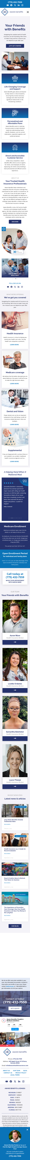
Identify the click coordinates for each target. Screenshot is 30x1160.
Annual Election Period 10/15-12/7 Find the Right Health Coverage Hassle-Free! (15, 1147)
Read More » (7, 824)
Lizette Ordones (15, 684)
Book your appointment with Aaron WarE (15, 581)
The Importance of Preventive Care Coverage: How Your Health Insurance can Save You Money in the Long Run (15, 910)
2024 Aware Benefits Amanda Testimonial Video (13, 820)
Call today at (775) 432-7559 (15, 575)
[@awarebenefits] (3, 1020)
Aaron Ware (15, 635)
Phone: (15, 1059)
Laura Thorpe (15, 780)
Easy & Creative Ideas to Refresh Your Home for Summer (14, 879)
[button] (27, 12)
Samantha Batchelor (15, 732)
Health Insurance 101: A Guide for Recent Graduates (15, 849)
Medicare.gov (10, 986)
